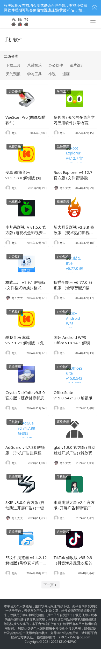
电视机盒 (15, 201)
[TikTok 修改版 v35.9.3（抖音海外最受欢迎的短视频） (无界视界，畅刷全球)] (74, 539)
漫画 (66, 73)
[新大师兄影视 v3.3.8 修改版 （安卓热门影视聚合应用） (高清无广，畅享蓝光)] (74, 209)
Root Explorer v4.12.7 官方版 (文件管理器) (73, 175)
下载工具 (13, 65)
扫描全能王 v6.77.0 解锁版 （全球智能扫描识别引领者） (73, 285)
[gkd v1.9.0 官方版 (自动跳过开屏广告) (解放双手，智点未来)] (74, 429)
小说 (52, 73)
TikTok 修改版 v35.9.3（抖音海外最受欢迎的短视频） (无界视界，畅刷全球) (74, 560)
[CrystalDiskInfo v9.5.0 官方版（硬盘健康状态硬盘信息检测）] (26, 374)
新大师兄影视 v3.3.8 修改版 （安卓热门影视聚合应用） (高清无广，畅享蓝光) (74, 230)
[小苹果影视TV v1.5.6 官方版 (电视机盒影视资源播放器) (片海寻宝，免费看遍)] (26, 209)
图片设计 (77, 65)
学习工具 (34, 73)
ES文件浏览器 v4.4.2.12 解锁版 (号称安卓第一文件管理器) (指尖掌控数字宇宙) (26, 560)
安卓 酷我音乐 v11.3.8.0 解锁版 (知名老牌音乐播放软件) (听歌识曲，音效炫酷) (25, 175)
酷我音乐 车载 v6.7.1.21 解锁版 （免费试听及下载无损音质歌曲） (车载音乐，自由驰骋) (26, 340)
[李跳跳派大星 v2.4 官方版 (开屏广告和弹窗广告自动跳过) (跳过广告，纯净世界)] (74, 484)
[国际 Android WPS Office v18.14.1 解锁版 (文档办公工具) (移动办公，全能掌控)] (74, 319)
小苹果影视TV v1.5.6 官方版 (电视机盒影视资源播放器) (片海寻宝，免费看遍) (26, 230)
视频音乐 (15, 146)
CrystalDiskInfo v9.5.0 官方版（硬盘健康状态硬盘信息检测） (25, 395)
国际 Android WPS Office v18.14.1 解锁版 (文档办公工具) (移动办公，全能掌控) (74, 340)
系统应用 (63, 146)
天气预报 (13, 73)
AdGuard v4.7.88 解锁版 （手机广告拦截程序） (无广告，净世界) (25, 450)
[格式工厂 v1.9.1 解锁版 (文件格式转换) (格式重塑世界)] (26, 264)
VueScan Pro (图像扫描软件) (25, 120)
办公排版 (15, 91)
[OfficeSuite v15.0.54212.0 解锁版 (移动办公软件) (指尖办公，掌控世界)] (74, 374)
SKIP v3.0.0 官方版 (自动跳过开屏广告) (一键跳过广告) (25, 505)
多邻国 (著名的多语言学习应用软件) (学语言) (74, 120)
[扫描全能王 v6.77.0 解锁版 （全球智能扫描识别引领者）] (74, 264)
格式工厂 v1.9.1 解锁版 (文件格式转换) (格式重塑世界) (25, 285)
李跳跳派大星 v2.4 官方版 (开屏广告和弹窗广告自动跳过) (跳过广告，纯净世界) (74, 505)
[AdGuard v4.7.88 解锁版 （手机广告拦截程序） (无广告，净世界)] (26, 429)
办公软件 (55, 65)
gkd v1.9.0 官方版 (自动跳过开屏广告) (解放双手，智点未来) (74, 450)
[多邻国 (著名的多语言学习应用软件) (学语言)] (74, 99)
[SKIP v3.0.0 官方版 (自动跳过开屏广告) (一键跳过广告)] (26, 484)
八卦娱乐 (34, 65)
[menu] (93, 22)
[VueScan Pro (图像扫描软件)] (26, 99)
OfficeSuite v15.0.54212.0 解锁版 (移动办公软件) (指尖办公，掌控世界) (73, 395)
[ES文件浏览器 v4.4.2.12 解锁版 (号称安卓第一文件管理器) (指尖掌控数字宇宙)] (26, 539)
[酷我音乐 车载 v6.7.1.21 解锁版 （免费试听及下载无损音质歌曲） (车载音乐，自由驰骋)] (26, 319)
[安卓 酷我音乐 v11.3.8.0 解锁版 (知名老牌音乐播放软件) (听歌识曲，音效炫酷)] (26, 154)
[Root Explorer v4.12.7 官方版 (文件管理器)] (74, 154)
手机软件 (15, 311)
